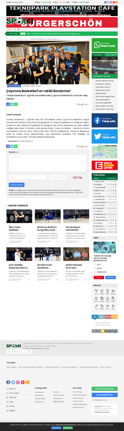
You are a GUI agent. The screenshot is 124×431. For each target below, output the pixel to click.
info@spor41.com (100, 400)
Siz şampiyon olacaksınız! (73, 228)
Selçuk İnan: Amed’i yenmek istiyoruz (103, 90)
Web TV (12, 389)
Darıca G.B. (39, 395)
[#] (13, 345)
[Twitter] (108, 2)
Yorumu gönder (16, 185)
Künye (12, 406)
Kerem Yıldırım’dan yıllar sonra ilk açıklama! (104, 106)
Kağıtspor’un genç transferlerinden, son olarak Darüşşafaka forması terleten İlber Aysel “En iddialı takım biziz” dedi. (17, 239)
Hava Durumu (78, 398)
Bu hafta (105, 58)
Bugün (96, 58)
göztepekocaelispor (52, 367)
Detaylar (56, 428)
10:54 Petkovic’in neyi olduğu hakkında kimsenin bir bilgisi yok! (53, 33)
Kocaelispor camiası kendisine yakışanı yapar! (105, 84)
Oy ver (99, 277)
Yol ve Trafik (77, 392)
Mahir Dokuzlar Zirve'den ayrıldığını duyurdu (76, 266)
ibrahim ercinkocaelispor (89, 367)
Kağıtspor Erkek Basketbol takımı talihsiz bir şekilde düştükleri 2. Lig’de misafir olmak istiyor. (76, 237)
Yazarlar (13, 397)
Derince (56, 392)
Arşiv (11, 402)
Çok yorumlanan (111, 55)
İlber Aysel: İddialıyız (15, 228)
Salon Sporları (21, 39)
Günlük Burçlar (78, 407)
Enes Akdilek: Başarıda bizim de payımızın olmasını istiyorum (19, 266)
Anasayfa (10, 39)
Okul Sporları (58, 398)
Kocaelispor (39, 392)
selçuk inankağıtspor (70, 367)
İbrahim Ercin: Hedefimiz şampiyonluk (44, 266)
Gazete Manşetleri (80, 404)
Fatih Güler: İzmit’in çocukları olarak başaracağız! (101, 76)
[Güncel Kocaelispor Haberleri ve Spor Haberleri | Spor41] (19, 20)
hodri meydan (105, 367)
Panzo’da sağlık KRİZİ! (103, 103)
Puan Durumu (78, 401)
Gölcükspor (39, 402)
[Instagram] (111, 2)
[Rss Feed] (117, 2)
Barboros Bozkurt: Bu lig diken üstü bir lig (47, 228)
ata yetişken (12, 367)
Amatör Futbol (40, 398)
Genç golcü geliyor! (103, 100)
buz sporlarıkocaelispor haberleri (31, 367)
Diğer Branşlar (58, 401)
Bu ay (113, 58)
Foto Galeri (14, 393)
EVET (99, 264)
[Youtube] (114, 2)
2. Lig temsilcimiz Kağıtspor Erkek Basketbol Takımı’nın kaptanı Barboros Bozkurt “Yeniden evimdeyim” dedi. (47, 238)
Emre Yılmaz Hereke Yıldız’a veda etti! (106, 96)
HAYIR (99, 268)
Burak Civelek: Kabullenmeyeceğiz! (103, 93)
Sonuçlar (110, 277)
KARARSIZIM (101, 272)
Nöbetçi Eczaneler (80, 395)
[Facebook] (105, 2)
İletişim (12, 410)
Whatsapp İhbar (106, 388)
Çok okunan (98, 55)
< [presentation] (21, 34)
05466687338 (106, 394)
